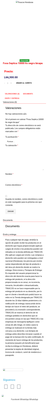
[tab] (12, 93)
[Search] (2, 2)
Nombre (9, 174)
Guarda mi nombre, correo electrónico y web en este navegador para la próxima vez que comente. (24, 202)
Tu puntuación (12, 137)
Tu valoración (11, 145)
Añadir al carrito (24, 83)
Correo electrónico (13, 185)
